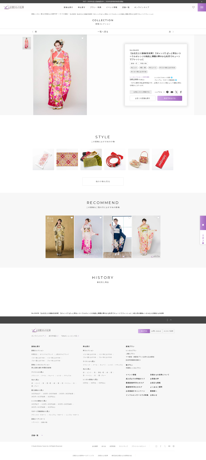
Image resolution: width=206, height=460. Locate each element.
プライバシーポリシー (139, 446)
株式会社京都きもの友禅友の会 (122, 455)
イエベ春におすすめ (38, 358)
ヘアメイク (35, 422)
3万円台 (93, 383)
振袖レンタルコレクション (40, 365)
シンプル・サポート (72, 415)
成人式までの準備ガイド (135, 379)
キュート (51, 375)
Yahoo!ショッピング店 (69, 336)
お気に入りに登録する (142, 92)
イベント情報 (111, 7)
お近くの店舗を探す (142, 98)
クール (43, 375)
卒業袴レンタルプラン (133, 368)
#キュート (152, 67)
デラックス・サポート (38, 415)
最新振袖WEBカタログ (135, 383)
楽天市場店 (53, 336)
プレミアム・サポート (56, 415)
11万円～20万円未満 (48, 404)
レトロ (59, 375)
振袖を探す (68, 7)
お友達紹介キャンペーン (135, 391)
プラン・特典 (95, 7)
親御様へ (153, 391)
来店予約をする (170, 98)
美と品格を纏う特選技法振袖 (41, 368)
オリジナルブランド (46, 354)
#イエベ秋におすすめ (139, 72)
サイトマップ (123, 446)
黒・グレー (35, 386)
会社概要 (95, 446)
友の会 (104, 446)
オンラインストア (141, 7)
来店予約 (144, 331)
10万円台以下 (36, 394)
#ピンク (134, 67)
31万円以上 (51, 397)
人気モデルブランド (62, 354)
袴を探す (81, 7)
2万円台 (85, 383)
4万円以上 (102, 383)
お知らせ (153, 395)
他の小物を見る (103, 181)
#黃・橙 (143, 67)
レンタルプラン (131, 350)
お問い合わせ (156, 331)
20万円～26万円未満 (66, 394)
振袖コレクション (37, 350)
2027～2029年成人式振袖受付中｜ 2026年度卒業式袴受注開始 (103, 1)
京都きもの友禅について (159, 375)
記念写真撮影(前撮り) (133, 360)
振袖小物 (44, 422)
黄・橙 (49, 383)
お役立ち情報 (155, 383)
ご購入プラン (130, 354)
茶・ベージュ (66, 383)
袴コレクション (88, 350)
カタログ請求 (203, 237)
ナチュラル (67, 375)
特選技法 (34, 354)
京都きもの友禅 (103, 455)
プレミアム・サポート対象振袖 (164, 80)
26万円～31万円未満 (38, 397)
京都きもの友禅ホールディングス (83, 455)
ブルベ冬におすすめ (53, 360)
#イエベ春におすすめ (167, 67)
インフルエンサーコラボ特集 (137, 395)
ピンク (38, 383)
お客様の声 (154, 379)
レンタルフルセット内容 (162, 77)
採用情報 (112, 446)
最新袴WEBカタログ (134, 387)
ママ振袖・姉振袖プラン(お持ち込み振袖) (140, 357)
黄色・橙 (101, 372)
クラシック (35, 375)
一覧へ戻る (103, 32)
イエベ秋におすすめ (53, 358)
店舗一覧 (126, 7)
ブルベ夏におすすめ (38, 360)
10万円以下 (35, 404)
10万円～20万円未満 (50, 394)
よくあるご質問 (156, 387)
